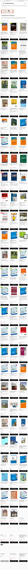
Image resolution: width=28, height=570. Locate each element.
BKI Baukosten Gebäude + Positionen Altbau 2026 (13, 278)
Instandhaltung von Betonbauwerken (12, 203)
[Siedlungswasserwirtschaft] (5, 217)
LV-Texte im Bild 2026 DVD (22, 277)
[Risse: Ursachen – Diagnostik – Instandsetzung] (14, 440)
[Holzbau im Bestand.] (23, 351)
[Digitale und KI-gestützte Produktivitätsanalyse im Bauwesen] (23, 65)
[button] (26, 3)
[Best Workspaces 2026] (5, 255)
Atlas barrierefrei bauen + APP (23, 240)
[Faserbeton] (23, 404)
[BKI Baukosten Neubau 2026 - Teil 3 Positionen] (14, 331)
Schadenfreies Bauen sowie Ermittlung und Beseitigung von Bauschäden (14, 410)
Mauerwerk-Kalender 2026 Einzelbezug (13, 182)
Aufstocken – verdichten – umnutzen (22, 203)
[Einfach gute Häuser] (23, 386)
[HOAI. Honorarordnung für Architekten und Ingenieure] (14, 122)
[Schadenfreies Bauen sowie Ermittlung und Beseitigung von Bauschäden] (14, 404)
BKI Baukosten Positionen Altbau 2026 (22, 260)
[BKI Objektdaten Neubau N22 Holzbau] (5, 311)
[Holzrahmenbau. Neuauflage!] (14, 159)
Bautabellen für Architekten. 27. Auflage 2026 (14, 32)
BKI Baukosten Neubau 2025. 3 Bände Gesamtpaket (23, 500)
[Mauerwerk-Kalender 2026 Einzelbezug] (14, 177)
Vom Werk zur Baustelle (13, 146)
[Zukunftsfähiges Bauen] (23, 103)
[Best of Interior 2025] (5, 103)
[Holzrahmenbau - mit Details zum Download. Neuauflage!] (5, 159)
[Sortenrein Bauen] (5, 440)
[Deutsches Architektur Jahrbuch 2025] (5, 423)
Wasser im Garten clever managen (13, 90)
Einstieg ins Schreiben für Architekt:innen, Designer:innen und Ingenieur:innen (23, 536)
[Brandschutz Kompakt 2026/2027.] (5, 197)
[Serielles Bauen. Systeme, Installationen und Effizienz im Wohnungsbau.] (23, 440)
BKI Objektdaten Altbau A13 (4, 356)
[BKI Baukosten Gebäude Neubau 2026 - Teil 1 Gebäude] (23, 311)
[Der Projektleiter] (14, 423)
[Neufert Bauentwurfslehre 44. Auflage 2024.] (23, 159)
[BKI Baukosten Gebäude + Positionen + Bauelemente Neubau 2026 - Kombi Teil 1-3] (5, 291)
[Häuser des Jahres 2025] (5, 459)
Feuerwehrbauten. (3, 553)
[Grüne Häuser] (14, 513)
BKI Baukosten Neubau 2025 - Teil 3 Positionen (13, 374)
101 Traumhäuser (12, 259)
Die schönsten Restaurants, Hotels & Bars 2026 (13, 392)
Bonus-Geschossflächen (13, 553)
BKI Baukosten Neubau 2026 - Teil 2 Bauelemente (4, 337)
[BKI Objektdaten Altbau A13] (5, 351)
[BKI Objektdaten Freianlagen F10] (14, 351)
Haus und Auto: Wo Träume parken (4, 392)
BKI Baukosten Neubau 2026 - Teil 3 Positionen (13, 337)
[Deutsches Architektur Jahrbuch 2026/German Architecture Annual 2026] (5, 65)
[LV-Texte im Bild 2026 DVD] (23, 272)
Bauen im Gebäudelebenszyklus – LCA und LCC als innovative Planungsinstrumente (4, 51)
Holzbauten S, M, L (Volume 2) (4, 482)
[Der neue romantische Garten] (5, 84)
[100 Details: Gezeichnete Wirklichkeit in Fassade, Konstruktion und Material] (23, 45)
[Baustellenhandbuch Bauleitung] (23, 423)
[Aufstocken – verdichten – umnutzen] (23, 197)
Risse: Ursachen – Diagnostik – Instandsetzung (14, 446)
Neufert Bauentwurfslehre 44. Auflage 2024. (23, 164)
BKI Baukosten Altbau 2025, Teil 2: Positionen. (5, 500)
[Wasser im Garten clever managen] (14, 84)
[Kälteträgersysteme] (23, 84)
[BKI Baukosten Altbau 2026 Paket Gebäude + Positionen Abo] (5, 141)
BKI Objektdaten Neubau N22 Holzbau (4, 316)
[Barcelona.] (5, 530)
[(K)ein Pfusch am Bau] (14, 217)
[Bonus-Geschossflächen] (14, 548)
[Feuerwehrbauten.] (5, 548)
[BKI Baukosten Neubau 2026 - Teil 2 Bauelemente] (5, 331)
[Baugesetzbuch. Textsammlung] (14, 459)
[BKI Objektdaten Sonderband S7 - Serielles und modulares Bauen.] (23, 459)
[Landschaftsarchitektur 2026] (23, 217)
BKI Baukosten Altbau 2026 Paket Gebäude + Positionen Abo (5, 146)
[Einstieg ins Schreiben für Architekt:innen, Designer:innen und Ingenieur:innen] (23, 530)
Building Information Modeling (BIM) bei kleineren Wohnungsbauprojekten (23, 554)
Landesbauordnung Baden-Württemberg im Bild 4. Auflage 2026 (14, 109)
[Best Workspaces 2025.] (5, 513)
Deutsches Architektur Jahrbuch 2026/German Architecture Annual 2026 (5, 71)
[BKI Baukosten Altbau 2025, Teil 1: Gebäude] (5, 368)
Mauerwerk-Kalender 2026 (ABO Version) (5, 182)
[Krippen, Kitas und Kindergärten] (14, 495)
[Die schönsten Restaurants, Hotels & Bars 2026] (14, 386)
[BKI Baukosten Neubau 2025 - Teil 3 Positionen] (14, 368)
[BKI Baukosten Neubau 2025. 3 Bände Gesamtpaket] (23, 495)
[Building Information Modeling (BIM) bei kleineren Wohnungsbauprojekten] (23, 548)
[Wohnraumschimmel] (23, 177)
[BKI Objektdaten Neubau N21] (23, 122)
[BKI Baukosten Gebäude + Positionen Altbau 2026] (14, 272)
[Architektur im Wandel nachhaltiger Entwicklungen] (5, 27)
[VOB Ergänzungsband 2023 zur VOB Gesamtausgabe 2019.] (14, 291)
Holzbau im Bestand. (21, 356)
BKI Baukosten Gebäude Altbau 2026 (4, 278)
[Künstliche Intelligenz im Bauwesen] (23, 368)
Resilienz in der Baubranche (13, 50)
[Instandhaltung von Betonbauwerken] (14, 197)
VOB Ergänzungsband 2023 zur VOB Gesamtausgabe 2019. (14, 296)
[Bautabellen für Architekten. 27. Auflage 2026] (14, 27)
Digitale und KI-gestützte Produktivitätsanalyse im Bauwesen (22, 71)
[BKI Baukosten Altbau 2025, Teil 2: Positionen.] (5, 495)
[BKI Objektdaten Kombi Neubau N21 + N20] (14, 477)
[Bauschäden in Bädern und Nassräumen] (5, 235)
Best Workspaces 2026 (3, 259)
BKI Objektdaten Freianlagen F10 (14, 356)
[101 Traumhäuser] (14, 255)
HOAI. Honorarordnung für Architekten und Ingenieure (13, 128)
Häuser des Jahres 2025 (3, 464)
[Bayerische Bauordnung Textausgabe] (5, 122)
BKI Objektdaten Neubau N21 (22, 127)
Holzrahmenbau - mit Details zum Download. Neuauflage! (4, 164)
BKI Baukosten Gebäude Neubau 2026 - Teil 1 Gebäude (23, 316)
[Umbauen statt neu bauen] (23, 477)
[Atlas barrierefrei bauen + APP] (23, 235)
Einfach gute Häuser (21, 391)
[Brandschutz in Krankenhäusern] (23, 331)
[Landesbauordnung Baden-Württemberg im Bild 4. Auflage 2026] (14, 103)
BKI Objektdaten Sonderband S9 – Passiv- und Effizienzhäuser (23, 296)
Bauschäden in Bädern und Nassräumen (4, 241)
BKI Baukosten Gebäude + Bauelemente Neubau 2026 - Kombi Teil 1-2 (13, 317)
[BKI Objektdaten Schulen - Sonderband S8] (14, 235)
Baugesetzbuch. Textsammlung (14, 464)
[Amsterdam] (14, 530)
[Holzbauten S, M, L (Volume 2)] (5, 477)
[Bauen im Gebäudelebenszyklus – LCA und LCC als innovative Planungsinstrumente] (5, 45)
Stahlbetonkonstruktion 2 (22, 146)
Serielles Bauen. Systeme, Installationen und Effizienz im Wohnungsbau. (23, 446)
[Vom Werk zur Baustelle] (14, 141)
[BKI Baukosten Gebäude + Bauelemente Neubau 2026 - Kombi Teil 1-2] (14, 311)
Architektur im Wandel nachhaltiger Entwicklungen (4, 32)
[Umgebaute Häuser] (5, 404)
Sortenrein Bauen (3, 445)
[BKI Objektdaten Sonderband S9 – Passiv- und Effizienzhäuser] (23, 291)
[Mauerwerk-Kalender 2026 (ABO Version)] (5, 177)
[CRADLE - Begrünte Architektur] (23, 27)
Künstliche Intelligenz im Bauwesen (22, 374)
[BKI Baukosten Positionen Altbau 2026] (23, 255)
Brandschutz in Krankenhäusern (23, 336)
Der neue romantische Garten (4, 89)
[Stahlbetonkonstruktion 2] (23, 141)
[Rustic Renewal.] (23, 513)
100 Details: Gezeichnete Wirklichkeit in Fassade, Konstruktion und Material (22, 51)
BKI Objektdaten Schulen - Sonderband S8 (13, 241)
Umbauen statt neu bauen (22, 482)
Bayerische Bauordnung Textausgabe (3, 128)
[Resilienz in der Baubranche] (14, 45)
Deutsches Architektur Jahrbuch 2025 (5, 428)
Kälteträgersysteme (21, 89)
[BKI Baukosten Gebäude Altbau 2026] (5, 272)
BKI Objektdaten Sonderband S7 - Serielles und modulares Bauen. (23, 465)
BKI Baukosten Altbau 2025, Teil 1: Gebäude (5, 374)
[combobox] (14, 5)
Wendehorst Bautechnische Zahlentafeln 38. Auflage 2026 (13, 70)
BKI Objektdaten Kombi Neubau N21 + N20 (14, 482)
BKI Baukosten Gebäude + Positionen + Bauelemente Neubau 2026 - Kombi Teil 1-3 (4, 297)
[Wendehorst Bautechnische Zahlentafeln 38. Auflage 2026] (14, 65)
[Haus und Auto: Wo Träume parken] (5, 386)
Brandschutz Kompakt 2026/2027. (3, 203)
